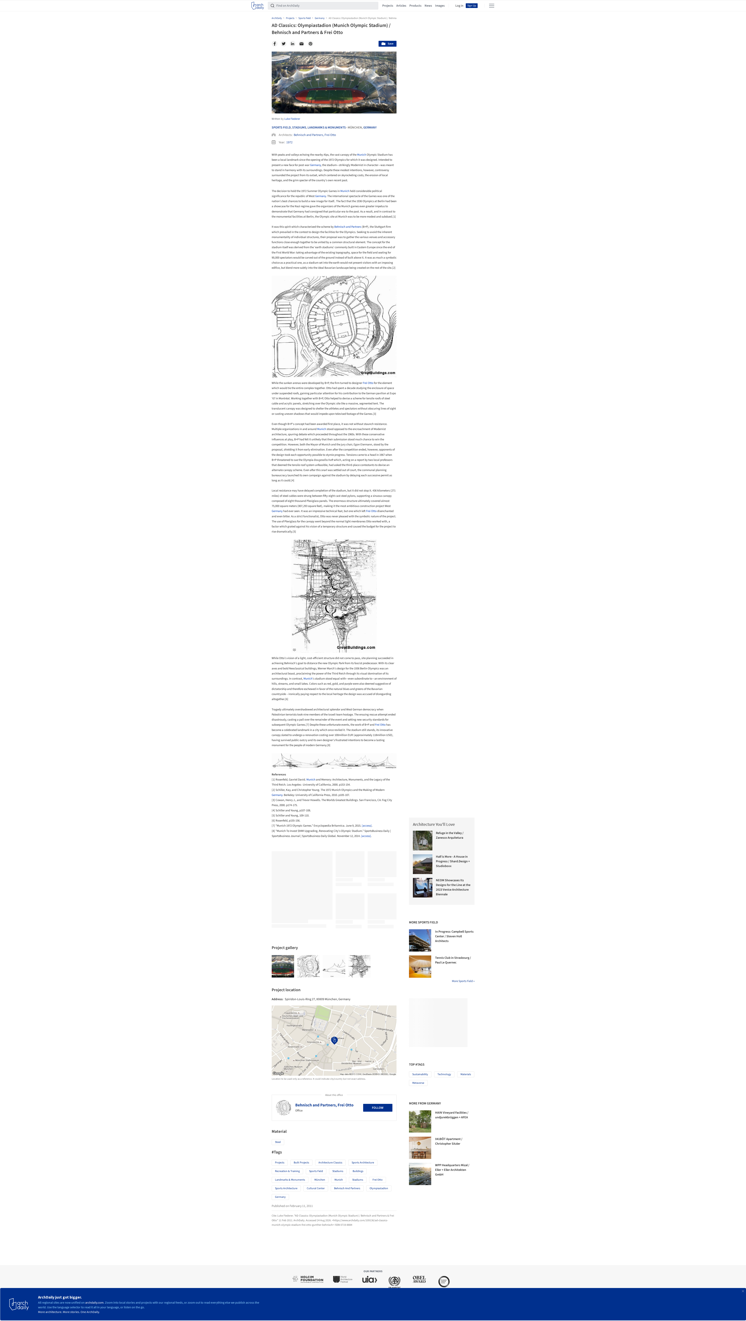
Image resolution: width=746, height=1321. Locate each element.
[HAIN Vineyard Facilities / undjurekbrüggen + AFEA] (420, 1121)
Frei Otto (368, 383)
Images (440, 6)
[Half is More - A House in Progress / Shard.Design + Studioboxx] (423, 864)
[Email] (301, 44)
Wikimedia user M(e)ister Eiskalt (293, 110)
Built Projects (301, 1163)
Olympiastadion (379, 1188)
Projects (387, 6)
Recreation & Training (287, 1171)
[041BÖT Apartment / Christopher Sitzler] (420, 1148)
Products (415, 6)
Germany (370, 127)
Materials (465, 1074)
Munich (361, 155)
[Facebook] (275, 44)
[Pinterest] (310, 44)
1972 (289, 142)
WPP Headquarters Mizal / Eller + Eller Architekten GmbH (452, 1170)
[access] (367, 826)
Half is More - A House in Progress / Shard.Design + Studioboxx (453, 861)
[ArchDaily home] (257, 6)
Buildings (358, 1171)
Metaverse (418, 1083)
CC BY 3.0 (334, 110)
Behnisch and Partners (347, 227)
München (319, 1180)
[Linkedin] (292, 44)
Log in (459, 6)
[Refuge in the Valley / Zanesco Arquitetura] (423, 840)
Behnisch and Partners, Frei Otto (315, 135)
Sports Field (281, 127)
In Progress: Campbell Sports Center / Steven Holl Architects (454, 936)
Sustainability (420, 1074)
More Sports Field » (463, 981)
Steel (278, 1142)
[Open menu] (492, 6)
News (428, 6)
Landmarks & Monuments (327, 127)
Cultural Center (316, 1188)
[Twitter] (284, 44)
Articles (401, 6)
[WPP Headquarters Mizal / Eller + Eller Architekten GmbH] (420, 1174)
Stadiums (299, 127)
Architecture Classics (330, 1163)
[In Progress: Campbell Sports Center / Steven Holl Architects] (420, 940)
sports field (316, 1171)
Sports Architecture (363, 1163)
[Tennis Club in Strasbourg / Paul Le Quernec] (420, 966)
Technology (444, 1074)
